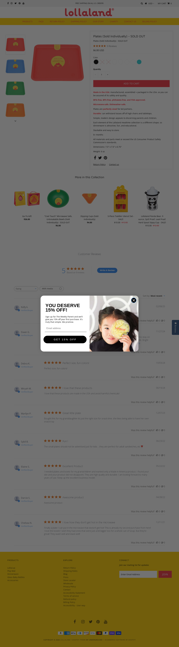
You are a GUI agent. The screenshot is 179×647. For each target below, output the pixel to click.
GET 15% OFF (65, 339)
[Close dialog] (133, 300)
